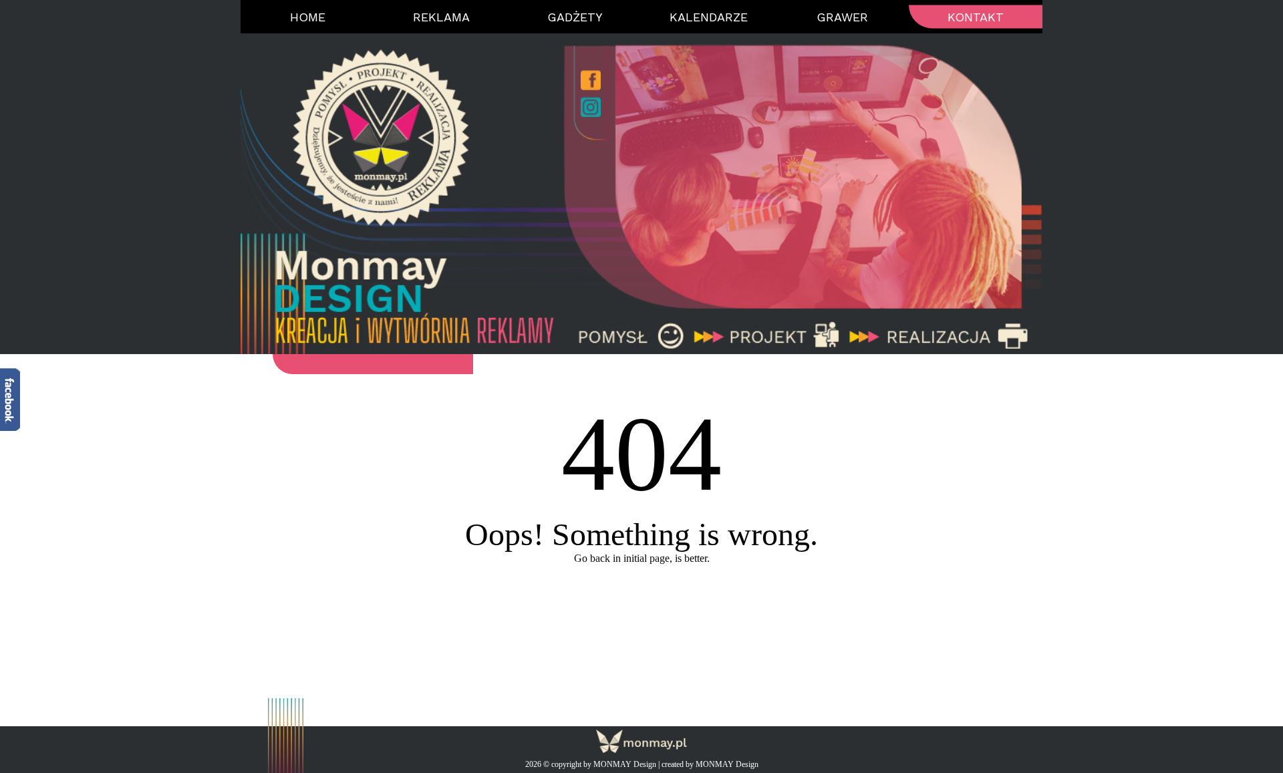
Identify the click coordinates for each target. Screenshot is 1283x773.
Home (307, 17)
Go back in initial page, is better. (642, 558)
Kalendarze (709, 17)
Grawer (842, 17)
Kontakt (976, 17)
